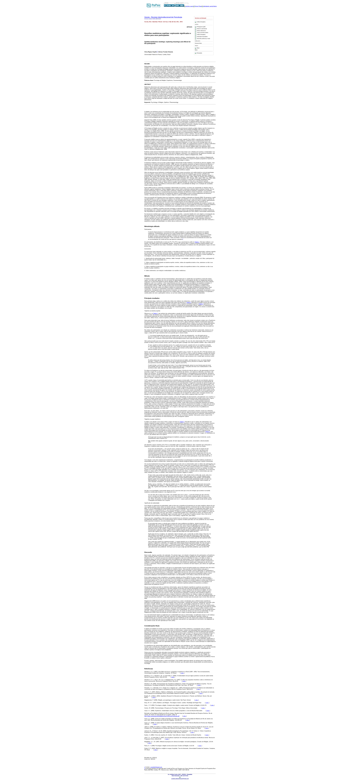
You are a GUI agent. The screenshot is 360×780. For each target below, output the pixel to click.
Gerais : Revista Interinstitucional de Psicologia (163, 17)
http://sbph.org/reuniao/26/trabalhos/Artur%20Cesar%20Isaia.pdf (161, 716)
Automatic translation (202, 36)
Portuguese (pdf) (201, 26)
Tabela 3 (201, 304)
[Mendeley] (196, 48)
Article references (201, 30)
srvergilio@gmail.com (156, 767)
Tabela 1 (197, 242)
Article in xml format (202, 28)
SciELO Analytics (201, 22)
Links (182, 673)
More (198, 48)
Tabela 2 (188, 302)
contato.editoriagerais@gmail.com (180, 778)
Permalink (199, 53)
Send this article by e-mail (203, 38)
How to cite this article (202, 32)
